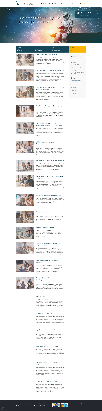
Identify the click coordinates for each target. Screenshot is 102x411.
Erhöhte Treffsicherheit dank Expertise (25, 58)
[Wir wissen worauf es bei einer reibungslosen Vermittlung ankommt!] (25, 248)
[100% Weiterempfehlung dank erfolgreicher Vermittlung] (25, 366)
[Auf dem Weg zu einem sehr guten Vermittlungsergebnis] (25, 147)
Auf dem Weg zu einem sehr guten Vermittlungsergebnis (25, 145)
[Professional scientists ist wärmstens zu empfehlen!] (25, 266)
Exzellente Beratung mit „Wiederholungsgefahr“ (25, 198)
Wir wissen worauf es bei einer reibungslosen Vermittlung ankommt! (25, 246)
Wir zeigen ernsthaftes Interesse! (25, 231)
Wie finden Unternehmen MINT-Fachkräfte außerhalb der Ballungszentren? (76, 69)
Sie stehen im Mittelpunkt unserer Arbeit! (25, 348)
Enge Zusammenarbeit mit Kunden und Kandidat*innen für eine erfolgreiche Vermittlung (25, 125)
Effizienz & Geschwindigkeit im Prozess (25, 383)
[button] (2, 408)
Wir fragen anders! (25, 300)
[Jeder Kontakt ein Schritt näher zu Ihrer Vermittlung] (25, 166)
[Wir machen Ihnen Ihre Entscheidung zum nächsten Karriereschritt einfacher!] (25, 92)
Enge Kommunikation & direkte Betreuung (25, 333)
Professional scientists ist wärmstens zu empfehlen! (25, 263)
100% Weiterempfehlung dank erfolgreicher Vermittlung (25, 363)
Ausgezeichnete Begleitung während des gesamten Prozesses (25, 179)
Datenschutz (84, 402)
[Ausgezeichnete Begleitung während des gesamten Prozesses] (25, 181)
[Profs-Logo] (24, 1)
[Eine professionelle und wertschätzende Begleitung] (25, 75)
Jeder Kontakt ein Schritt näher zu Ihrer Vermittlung (25, 163)
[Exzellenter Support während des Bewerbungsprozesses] (25, 283)
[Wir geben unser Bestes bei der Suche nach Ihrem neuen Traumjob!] (25, 111)
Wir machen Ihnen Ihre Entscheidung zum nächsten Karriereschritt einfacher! (25, 90)
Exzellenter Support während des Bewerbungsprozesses (25, 281)
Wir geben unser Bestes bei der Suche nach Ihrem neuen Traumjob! (25, 109)
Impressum (79, 402)
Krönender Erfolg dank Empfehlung (25, 317)
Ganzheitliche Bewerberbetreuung (25, 215)
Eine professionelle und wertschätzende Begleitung (25, 73)
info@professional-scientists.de (42, 405)
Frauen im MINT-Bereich (75, 59)
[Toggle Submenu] (82, 87)
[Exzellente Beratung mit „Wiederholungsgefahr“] (25, 200)
